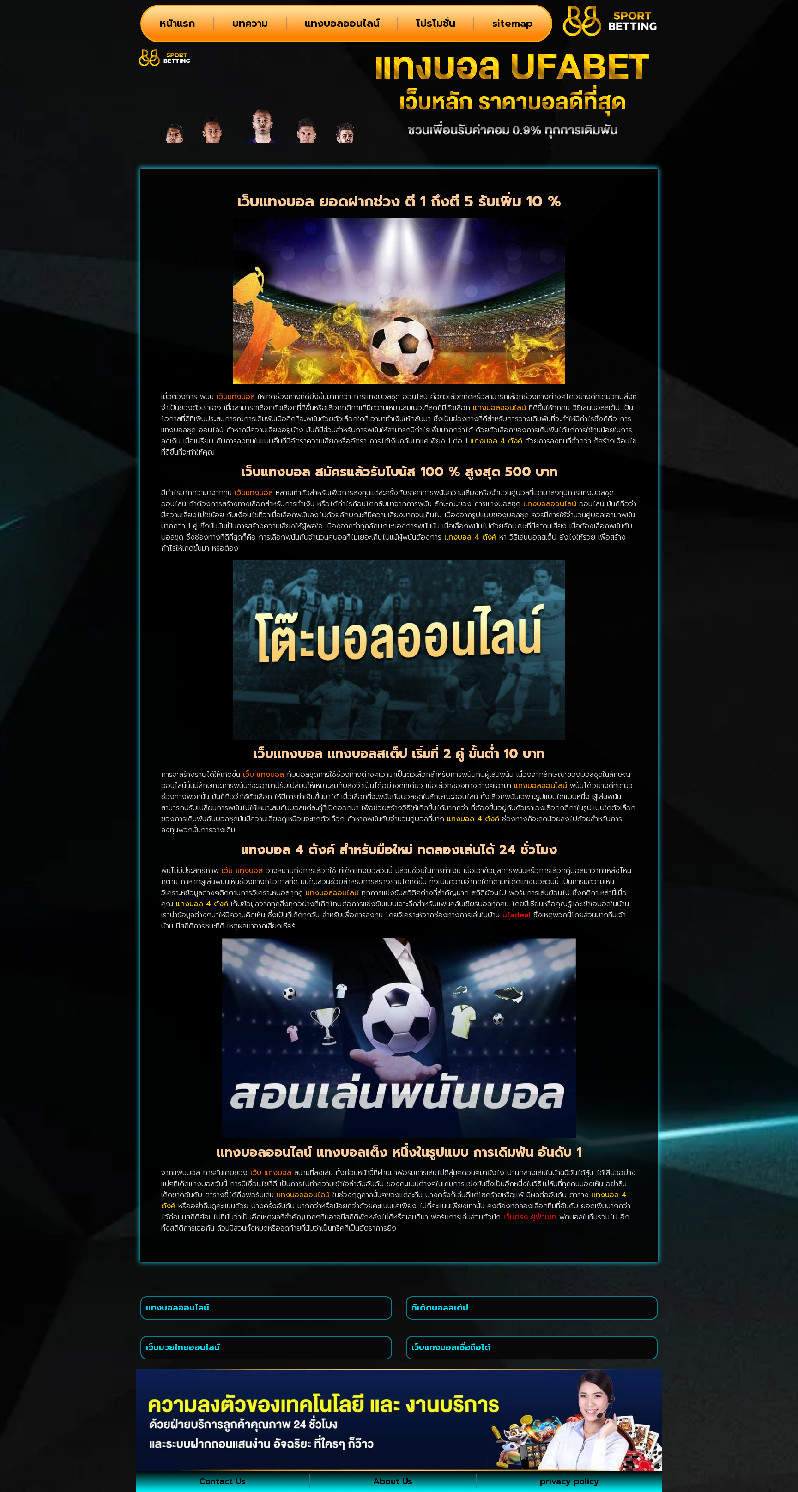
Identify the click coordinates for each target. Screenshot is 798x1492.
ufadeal (516, 915)
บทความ (250, 23)
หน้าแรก (177, 23)
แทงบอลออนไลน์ (342, 23)
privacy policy (569, 1481)
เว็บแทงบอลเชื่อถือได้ (450, 1347)
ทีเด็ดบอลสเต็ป (439, 1307)
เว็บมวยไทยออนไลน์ (183, 1347)
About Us (392, 1481)
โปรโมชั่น (435, 23)
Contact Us (222, 1481)
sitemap (512, 23)
